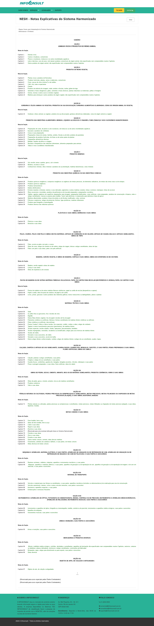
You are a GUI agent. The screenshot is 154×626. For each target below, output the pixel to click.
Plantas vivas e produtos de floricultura (40, 78)
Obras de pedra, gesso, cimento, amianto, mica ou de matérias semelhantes (51, 381)
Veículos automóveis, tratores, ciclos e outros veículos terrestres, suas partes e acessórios (55, 485)
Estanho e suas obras (34, 437)
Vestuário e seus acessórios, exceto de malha (42, 337)
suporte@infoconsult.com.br (110, 611)
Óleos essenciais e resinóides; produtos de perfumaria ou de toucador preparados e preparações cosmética (60, 192)
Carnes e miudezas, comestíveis (38, 57)
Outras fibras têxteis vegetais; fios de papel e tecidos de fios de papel (49, 318)
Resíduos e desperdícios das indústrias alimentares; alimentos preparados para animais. (55, 143)
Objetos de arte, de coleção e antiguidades (41, 569)
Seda (29, 311)
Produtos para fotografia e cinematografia (40, 202)
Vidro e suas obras (33, 385)
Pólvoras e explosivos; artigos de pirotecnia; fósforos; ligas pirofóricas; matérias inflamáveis (56, 200)
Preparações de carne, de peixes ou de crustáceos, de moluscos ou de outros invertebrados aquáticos (59, 129)
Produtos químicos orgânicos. (37, 183)
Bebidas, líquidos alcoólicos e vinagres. (40, 141)
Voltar (130, 20)
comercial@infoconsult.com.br (111, 606)
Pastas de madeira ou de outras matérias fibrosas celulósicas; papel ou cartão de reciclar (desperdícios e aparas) (62, 290)
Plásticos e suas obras (35, 221)
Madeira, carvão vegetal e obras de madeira (41, 265)
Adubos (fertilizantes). (34, 188)
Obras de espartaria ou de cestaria (38, 269)
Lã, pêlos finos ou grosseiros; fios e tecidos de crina (44, 314)
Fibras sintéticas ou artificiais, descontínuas (41, 322)
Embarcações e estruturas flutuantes (39, 489)
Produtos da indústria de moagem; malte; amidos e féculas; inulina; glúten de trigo (53, 88)
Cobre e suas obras (34, 424)
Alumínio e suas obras (34, 429)
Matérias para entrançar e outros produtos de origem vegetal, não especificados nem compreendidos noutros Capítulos (64, 95)
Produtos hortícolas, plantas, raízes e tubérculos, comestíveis (47, 80)
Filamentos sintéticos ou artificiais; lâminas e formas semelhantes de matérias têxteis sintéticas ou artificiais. (61, 320)
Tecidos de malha (33, 333)
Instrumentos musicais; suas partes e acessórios (43, 512)
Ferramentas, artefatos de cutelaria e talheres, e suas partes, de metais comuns (52, 441)
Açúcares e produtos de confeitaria (38, 131)
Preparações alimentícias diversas (38, 139)
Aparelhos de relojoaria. (35, 510)
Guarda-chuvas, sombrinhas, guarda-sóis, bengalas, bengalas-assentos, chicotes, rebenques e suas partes (60, 362)
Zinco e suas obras (33, 435)
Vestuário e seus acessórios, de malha (39, 335)
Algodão (30, 316)
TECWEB (119, 10)
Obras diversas (32, 552)
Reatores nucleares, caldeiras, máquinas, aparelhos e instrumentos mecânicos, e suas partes (56, 462)
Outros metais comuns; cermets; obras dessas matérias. (45, 439)
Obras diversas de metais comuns (38, 444)
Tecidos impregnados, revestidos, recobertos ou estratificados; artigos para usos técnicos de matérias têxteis (61, 330)
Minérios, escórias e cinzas (36, 164)
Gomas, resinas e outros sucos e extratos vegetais (43, 93)
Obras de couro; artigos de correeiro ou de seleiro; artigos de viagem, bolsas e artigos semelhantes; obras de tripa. (63, 246)
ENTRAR (129, 10)
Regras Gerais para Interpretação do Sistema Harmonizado (37, 29)
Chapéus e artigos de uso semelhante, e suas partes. (44, 360)
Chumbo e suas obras (34, 433)
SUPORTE (58, 10)
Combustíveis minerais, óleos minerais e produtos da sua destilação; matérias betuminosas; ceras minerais (60, 167)
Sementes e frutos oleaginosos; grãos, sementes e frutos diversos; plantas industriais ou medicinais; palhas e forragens (64, 91)
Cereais (30, 86)
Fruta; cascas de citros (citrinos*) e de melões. (42, 82)
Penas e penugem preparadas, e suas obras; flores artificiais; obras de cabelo (51, 364)
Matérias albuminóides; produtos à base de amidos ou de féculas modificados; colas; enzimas (56, 198)
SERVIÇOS (33, 10)
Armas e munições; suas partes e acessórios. (42, 529)
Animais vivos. (32, 54)
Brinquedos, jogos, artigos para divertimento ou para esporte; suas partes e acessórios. (54, 550)
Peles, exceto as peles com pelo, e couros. (41, 244)
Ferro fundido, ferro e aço (35, 420)
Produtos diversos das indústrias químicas (41, 204)
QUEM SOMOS (23, 10)
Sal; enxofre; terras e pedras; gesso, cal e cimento (43, 162)
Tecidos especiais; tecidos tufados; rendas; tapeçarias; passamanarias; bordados (52, 328)
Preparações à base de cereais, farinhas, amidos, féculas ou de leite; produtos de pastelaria (56, 135)
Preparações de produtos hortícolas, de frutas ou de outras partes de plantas (51, 137)
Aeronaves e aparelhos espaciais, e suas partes (42, 487)
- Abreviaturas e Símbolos (26, 31)
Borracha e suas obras (34, 223)
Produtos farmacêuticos (35, 186)
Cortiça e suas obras (34, 267)
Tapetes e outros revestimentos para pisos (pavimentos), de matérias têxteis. (51, 326)
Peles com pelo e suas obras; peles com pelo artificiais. (45, 248)
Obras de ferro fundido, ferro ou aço (38, 422)
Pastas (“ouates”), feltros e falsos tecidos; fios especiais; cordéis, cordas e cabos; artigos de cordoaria (59, 324)
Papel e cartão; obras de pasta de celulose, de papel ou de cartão (48, 292)
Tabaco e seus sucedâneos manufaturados (41, 145)
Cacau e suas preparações (36, 133)
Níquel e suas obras (34, 427)
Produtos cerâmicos (34, 383)
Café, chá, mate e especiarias (37, 84)
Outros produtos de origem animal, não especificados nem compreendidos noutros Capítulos (56, 63)
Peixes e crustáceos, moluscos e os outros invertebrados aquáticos (48, 59)
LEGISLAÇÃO (46, 10)
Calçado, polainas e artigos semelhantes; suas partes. (44, 358)
